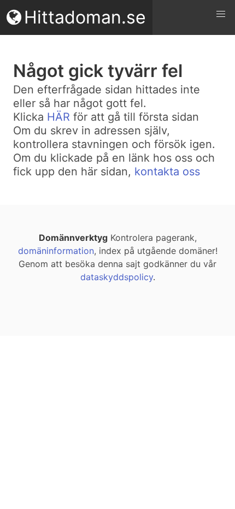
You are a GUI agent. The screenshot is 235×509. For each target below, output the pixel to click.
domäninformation (56, 250)
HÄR (58, 116)
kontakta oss (167, 171)
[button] (221, 14)
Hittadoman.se (85, 17)
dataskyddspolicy (116, 276)
